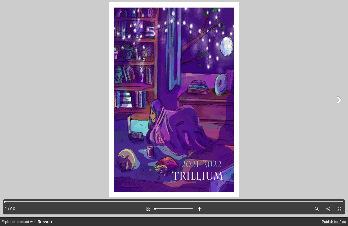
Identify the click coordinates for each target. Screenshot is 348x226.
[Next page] (338, 108)
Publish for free (334, 222)
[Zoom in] (199, 208)
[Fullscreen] (339, 208)
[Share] (328, 208)
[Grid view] (148, 208)
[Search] (316, 208)
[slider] (174, 208)
